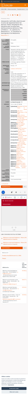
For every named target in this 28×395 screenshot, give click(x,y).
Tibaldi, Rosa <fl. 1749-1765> (22, 113)
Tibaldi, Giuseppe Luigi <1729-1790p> (21, 143)
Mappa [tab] (4, 258)
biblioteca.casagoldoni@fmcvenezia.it (11, 299)
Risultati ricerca (21, 9)
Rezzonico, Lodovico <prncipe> (22, 134)
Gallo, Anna (19, 110)
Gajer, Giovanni (19, 154)
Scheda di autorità (25, 108)
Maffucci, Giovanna (20, 164)
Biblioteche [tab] (5, 252)
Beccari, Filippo (19, 122)
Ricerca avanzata (12, 9)
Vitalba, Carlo (19, 145)
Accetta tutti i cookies (14, 388)
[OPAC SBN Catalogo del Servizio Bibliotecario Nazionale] (2, 5)
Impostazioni (11, 384)
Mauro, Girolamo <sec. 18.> (22, 132)
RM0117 (24, 279)
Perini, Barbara (19, 150)
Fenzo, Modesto (18, 166)
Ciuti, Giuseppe (21, 124)
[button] (10, 15)
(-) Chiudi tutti (5, 183)
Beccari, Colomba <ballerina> (20, 148)
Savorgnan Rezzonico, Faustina (22, 137)
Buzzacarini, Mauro (20, 163)
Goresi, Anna (19, 156)
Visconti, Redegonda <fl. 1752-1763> (22, 120)
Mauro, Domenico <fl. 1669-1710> (22, 129)
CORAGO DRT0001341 (16, 68)
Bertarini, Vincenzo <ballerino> (20, 159)
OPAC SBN (3, 9)
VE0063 (24, 294)
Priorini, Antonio (21, 115)
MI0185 (24, 270)
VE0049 (24, 287)
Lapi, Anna (18, 126)
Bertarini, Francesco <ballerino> (21, 152)
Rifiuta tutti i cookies (14, 392)
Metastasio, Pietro (20, 107)
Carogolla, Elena (20, 157)
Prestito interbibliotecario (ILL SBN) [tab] (11, 255)
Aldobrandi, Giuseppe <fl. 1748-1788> (22, 117)
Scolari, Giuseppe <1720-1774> (23, 140)
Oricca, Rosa (19, 161)
